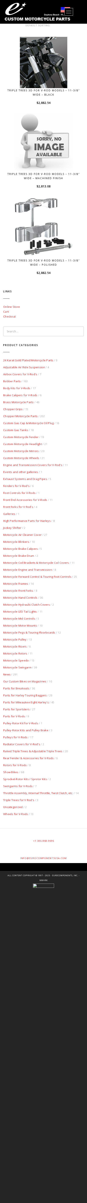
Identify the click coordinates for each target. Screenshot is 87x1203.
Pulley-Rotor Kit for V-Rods (20, 723)
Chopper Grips (13, 409)
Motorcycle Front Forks (18, 591)
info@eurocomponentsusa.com (43, 858)
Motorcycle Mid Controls (19, 618)
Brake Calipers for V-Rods (20, 395)
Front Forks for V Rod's (18, 507)
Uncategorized (13, 807)
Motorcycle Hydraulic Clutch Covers (26, 604)
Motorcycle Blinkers (16, 542)
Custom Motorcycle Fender (20, 437)
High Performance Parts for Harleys (27, 521)
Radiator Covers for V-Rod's (21, 744)
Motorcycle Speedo (16, 660)
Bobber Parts (12, 381)
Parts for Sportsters (16, 709)
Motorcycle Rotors (15, 653)
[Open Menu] (68, 12)
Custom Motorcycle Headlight (22, 444)
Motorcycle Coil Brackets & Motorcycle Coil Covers (36, 563)
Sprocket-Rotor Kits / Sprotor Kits (25, 779)
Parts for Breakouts (16, 688)
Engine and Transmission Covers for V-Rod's (32, 465)
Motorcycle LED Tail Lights (20, 611)
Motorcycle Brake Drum (18, 556)
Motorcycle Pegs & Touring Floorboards (29, 632)
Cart (6, 311)
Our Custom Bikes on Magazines (24, 681)
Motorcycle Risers (15, 646)
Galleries (9, 514)
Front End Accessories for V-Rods (25, 500)
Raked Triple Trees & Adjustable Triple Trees (32, 751)
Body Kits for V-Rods (16, 388)
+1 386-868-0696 (43, 840)
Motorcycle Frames (15, 584)
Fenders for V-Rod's (16, 486)
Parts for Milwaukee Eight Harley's (26, 702)
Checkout (9, 316)
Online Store (11, 307)
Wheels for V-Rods (15, 814)
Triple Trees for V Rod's (18, 800)
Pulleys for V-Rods (15, 737)
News (7, 674)
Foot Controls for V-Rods (19, 493)
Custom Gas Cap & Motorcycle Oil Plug (28, 423)
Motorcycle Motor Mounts (20, 625)
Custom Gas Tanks (15, 430)
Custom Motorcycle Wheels (21, 458)
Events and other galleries (20, 472)
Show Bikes (11, 772)
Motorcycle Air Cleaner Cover (22, 535)
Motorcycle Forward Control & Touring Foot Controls (37, 577)
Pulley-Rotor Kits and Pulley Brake (25, 730)
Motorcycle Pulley (14, 639)
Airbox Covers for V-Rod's (20, 374)
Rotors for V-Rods (15, 765)
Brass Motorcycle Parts (18, 402)
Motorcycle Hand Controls (20, 597)
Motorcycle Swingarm (17, 667)
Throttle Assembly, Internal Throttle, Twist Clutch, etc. (38, 793)
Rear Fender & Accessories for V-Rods (28, 758)
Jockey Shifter (12, 528)
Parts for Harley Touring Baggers (25, 695)
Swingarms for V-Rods (18, 786)
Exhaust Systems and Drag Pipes (25, 479)
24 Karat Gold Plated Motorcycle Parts (28, 360)
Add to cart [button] (45, 80)
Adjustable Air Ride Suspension (24, 367)
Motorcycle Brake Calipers (20, 549)
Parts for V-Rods (14, 716)
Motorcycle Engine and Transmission (27, 570)
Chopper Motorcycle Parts (20, 416)
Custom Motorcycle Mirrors (21, 451)
